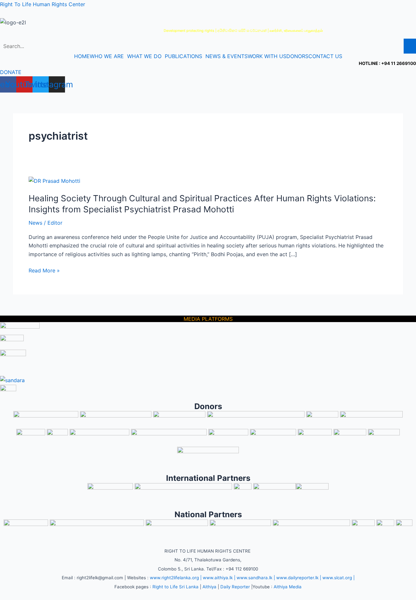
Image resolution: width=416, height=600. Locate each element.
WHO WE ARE (107, 56)
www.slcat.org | (338, 577)
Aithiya (209, 586)
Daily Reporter (235, 586)
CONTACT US (325, 56)
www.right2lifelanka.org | (176, 577)
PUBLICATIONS (183, 56)
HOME (82, 56)
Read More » (44, 270)
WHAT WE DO (144, 56)
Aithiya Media (288, 586)
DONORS (297, 56)
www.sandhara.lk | (256, 577)
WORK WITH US (267, 56)
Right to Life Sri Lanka (175, 586)
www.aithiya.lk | (219, 577)
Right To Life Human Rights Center (42, 4)
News (35, 222)
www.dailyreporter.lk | (298, 577)
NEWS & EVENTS (226, 56)
